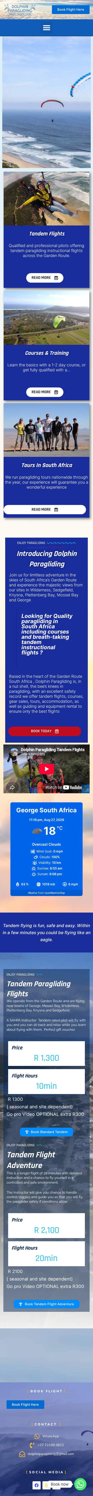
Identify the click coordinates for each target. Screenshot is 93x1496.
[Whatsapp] (80, 1484)
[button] (47, 28)
